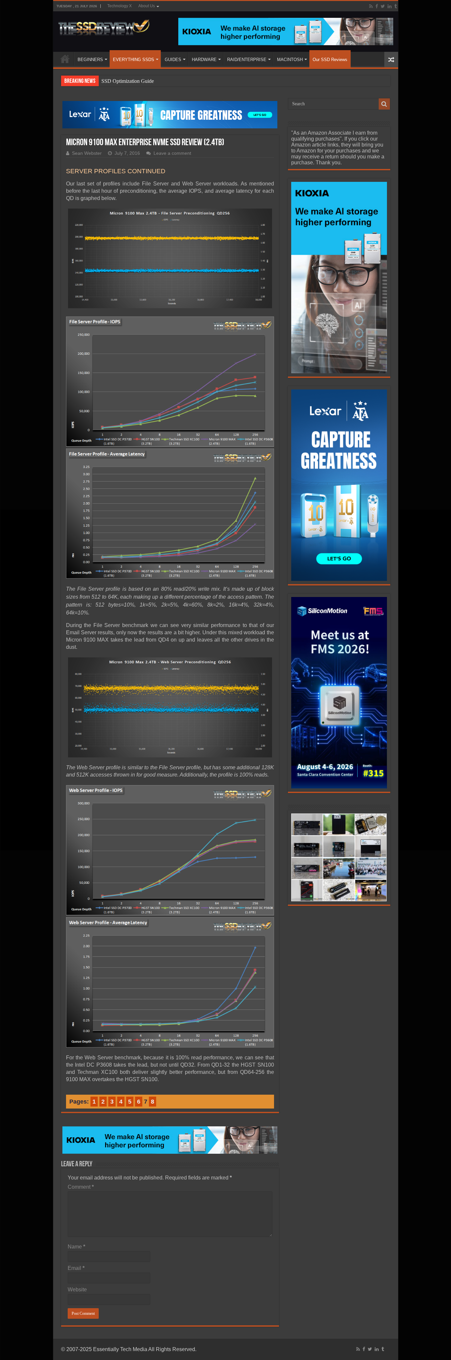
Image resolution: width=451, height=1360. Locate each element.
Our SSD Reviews (330, 59)
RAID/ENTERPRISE (246, 59)
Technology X (119, 6)
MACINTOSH (290, 59)
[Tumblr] (396, 6)
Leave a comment (172, 153)
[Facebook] (377, 6)
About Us (146, 6)
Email (76, 1268)
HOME (65, 59)
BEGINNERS (90, 59)
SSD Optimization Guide (127, 81)
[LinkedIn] (389, 6)
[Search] (384, 104)
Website (77, 1289)
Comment (81, 1187)
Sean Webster (87, 153)
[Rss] (370, 6)
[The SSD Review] (104, 26)
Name (76, 1246)
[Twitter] (383, 6)
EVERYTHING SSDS (133, 59)
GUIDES (173, 59)
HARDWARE (204, 59)
